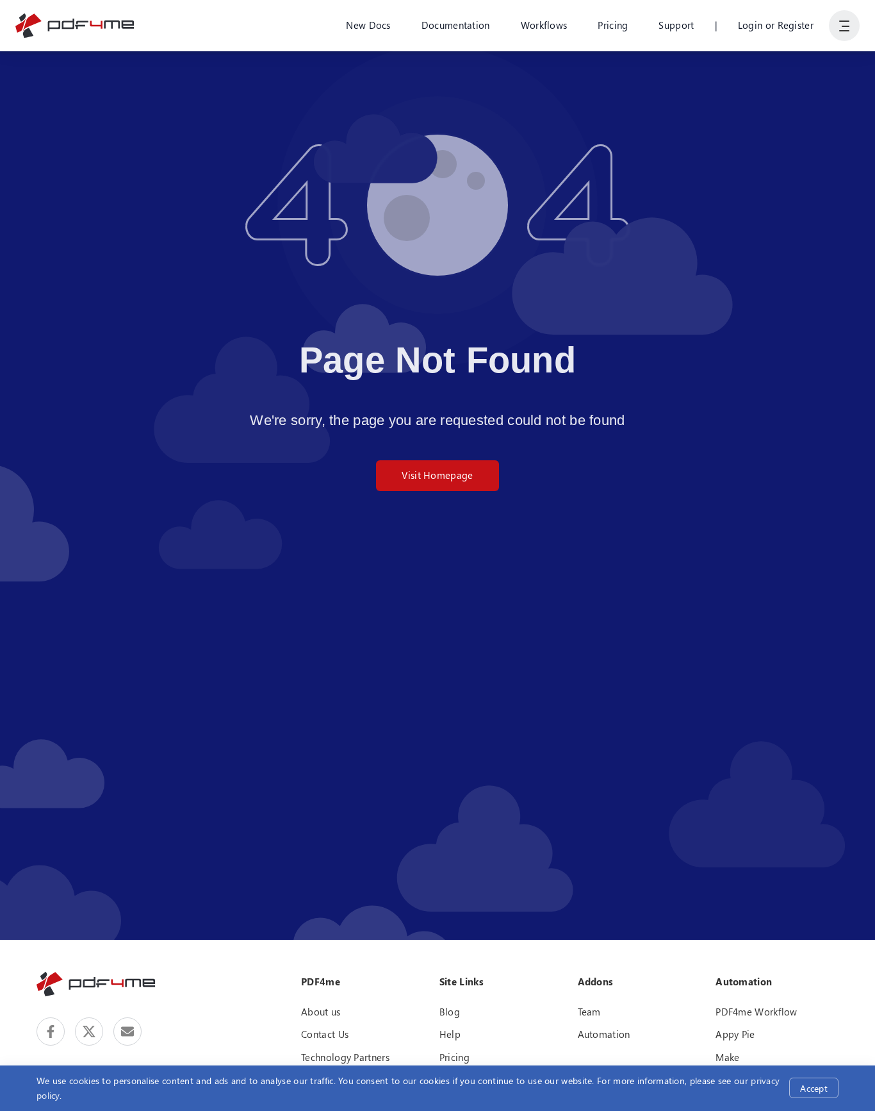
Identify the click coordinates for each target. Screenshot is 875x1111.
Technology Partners (345, 1057)
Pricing (613, 25)
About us (320, 1011)
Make (727, 1057)
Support (676, 25)
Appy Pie (735, 1034)
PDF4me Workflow (756, 1011)
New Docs (368, 25)
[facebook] (51, 1031)
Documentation (455, 25)
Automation (604, 1034)
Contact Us (324, 1034)
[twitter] (89, 1031)
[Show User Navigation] (844, 25)
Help (450, 1034)
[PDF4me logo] (75, 25)
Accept (814, 1088)
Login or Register (776, 25)
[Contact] (127, 1031)
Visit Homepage (437, 475)
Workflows (544, 25)
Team (589, 1011)
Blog (449, 1011)
